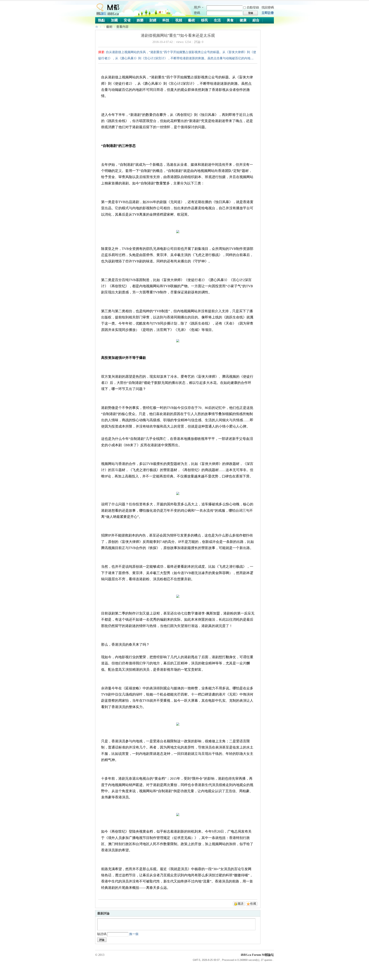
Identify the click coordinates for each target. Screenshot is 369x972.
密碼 (197, 12)
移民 (204, 20)
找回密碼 (268, 7)
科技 (165, 20)
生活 (217, 20)
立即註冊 (268, 12)
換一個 (133, 934)
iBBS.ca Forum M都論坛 (97, 26)
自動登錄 (253, 7)
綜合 (256, 20)
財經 (153, 20)
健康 (243, 20)
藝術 (191, 20)
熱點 (101, 20)
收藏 (253, 903)
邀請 (240, 903)
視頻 (178, 20)
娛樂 (140, 20)
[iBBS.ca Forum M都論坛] (107, 14)
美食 (230, 20)
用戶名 (197, 8)
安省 (127, 20)
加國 (114, 20)
